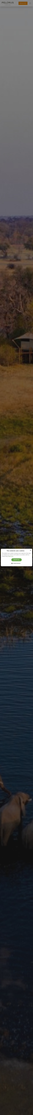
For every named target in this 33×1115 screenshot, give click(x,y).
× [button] (30, 550)
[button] (16, 563)
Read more (10, 556)
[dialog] (16, 557)
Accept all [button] (16, 559)
